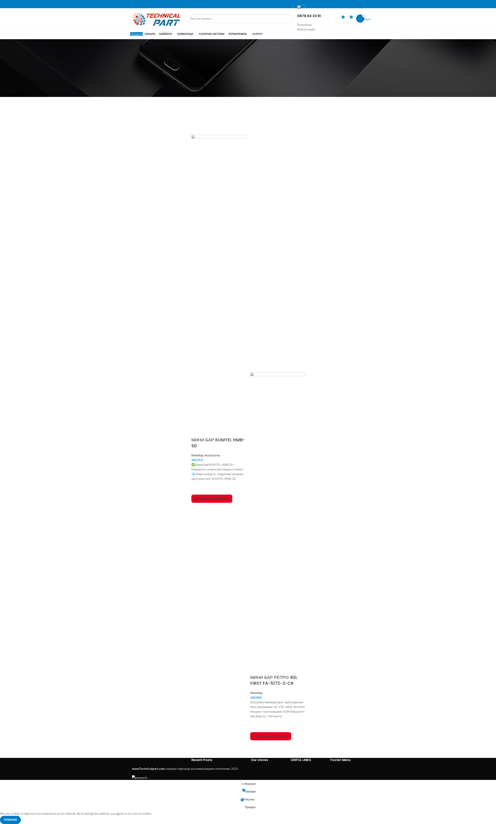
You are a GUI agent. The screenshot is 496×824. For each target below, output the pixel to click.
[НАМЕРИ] (288, 18)
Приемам (10, 819)
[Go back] (127, 44)
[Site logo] (157, 18)
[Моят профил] (332, 18)
